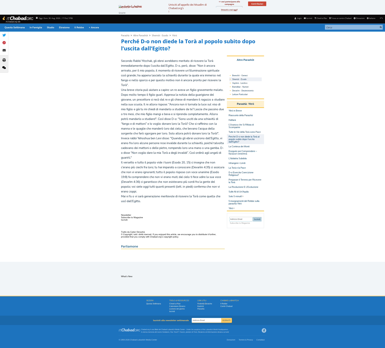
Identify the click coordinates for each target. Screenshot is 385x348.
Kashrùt (200, 306)
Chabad (164, 329)
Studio (50, 27)
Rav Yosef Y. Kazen (177, 332)
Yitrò (174, 35)
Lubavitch (171, 329)
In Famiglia (36, 27)
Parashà (125, 35)
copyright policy (171, 237)
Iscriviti (172, 311)
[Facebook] (264, 330)
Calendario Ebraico (177, 306)
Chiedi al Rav (321, 18)
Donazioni (360, 18)
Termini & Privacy (246, 340)
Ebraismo (64, 27)
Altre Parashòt (140, 35)
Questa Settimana (15, 27)
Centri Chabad (226, 306)
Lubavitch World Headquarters (217, 329)
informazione (212, 332)
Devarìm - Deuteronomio (243, 90)
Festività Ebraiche (204, 304)
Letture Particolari (240, 94)
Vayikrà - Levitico (239, 83)
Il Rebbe (79, 27)
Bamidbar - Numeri (240, 87)
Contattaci (260, 340)
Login (299, 18)
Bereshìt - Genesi (240, 75)
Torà (195, 332)
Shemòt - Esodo (160, 35)
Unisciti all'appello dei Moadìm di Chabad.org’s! (188, 8)
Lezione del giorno (177, 309)
